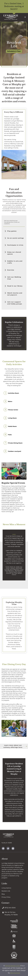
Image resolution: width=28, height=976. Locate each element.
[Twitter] (8, 848)
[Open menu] (25, 17)
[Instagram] (13, 848)
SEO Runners (15, 973)
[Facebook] (3, 848)
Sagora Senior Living (12, 966)
